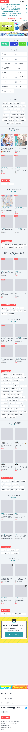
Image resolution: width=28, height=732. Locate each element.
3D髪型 (16, 441)
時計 (25, 411)
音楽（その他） (4, 597)
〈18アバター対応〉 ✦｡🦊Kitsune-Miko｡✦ (20, 444)
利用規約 (8, 721)
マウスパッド (12, 403)
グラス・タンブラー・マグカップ (17, 391)
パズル (21, 411)
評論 (8, 310)
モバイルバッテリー (14, 405)
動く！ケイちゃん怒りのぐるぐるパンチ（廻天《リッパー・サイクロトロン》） (7, 339)
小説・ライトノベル (5, 271)
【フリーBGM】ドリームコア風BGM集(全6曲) (21, 579)
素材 (12, 106)
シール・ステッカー (16, 377)
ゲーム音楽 (14, 613)
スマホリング (19, 403)
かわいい (23, 103)
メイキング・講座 (22, 244)
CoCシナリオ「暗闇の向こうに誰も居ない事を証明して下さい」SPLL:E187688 (7, 515)
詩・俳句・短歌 (14, 310)
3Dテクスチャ (15, 484)
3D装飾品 (23, 481)
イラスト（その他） (19, 247)
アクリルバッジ (23, 400)
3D (23, 111)
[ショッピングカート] (23, 1)
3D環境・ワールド (5, 489)
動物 (8, 123)
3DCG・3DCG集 (9, 247)
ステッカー (6, 114)
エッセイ (3, 310)
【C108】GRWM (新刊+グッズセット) (20, 209)
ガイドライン (4, 723)
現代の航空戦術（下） (19, 272)
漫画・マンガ (4, 167)
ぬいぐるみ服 (18, 123)
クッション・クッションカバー (7, 385)
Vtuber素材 (5, 117)
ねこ (16, 106)
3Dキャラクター (18, 463)
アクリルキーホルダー (6, 374)
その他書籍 (17, 271)
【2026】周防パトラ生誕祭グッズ (21, 339)
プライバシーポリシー (12, 723)
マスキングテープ (5, 391)
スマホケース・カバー (6, 383)
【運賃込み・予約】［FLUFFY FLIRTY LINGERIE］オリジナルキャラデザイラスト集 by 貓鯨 (21, 230)
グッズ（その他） (18, 337)
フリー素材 (5, 120)
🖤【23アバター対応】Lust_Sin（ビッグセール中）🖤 (7, 467)
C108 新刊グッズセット (6, 209)
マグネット (8, 400)
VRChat (5, 103)
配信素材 (11, 109)
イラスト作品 (14, 244)
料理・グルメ (4, 313)
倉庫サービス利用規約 (15, 721)
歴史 (25, 310)
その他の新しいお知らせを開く (8, 15)
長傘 (21, 414)
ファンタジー (6, 111)
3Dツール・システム (6, 486)
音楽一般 (16, 597)
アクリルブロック (5, 394)
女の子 (5, 109)
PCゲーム (3, 534)
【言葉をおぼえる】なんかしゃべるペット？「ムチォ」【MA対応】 (7, 444)
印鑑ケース (4, 414)
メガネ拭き (19, 394)
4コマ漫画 (11, 184)
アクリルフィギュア (5, 337)
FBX (20, 106)
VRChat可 (23, 120)
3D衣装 (2, 463)
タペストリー (4, 358)
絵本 (18, 308)
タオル (16, 397)
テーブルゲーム (11, 550)
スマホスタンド (5, 405)
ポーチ (21, 388)
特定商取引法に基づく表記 (6, 727)
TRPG (2, 513)
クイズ (16, 291)
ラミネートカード (19, 408)
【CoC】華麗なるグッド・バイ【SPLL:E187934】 (20, 515)
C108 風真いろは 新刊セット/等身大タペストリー (7, 360)
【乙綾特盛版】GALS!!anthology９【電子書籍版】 (7, 149)
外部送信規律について (5, 725)
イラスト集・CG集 (5, 207)
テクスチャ (22, 117)
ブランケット (4, 403)
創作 (24, 106)
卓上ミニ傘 (4, 417)
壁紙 (2, 247)
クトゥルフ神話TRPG (16, 111)
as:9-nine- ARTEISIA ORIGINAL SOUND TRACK (7, 599)
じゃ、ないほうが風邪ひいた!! (20, 149)
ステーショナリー (5, 388)
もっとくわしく (14, 635)
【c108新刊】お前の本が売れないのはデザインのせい (21, 169)
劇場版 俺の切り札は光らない (7, 273)
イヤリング (11, 120)
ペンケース (4, 408)
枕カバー (17, 385)
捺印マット (10, 414)
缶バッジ (24, 377)
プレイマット (11, 408)
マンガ (17, 120)
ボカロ (8, 613)
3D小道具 (3, 441)
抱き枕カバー (15, 383)
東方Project (17, 109)
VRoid (12, 489)
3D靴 (3, 484)
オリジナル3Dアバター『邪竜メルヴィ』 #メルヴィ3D (21, 467)
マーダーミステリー (6, 553)
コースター (22, 397)
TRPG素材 (22, 114)
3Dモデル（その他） (20, 489)
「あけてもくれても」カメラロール (7, 230)
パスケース (10, 397)
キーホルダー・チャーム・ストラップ (18, 374)
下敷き (16, 414)
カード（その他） (13, 411)
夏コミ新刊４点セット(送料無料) (7, 169)
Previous (1, 26)
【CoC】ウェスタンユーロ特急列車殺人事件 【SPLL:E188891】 (20, 536)
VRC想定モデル (6, 106)
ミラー (3, 400)
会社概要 (3, 721)
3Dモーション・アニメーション (18, 486)
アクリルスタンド (14, 114)
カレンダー (4, 397)
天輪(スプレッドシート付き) (20, 294)
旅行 (21, 310)
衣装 (23, 109)
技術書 (13, 308)
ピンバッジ (15, 400)
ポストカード (9, 380)
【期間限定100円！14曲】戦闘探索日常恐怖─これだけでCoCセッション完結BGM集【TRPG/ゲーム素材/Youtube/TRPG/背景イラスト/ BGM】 (7, 579)
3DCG (12, 123)
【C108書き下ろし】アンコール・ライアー (7, 294)
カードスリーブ (5, 411)
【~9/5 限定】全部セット (20, 359)
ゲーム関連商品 (15, 553)
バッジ (3, 380)
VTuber (10, 103)
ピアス (16, 117)
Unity (12, 117)
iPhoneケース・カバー (18, 380)
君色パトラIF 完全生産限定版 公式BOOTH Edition (7, 536)
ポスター (13, 394)
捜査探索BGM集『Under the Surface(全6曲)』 (20, 599)
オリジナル (16, 103)
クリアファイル (14, 388)
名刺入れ (22, 405)
